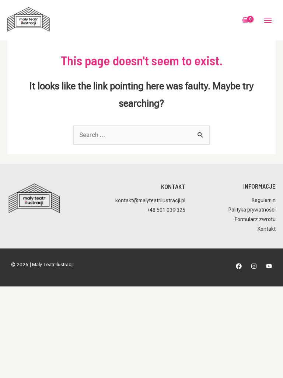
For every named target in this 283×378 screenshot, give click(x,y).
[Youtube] (269, 266)
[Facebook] (239, 266)
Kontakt (267, 229)
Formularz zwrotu (255, 219)
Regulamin (264, 200)
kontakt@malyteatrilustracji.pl (150, 200)
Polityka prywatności (252, 210)
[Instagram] (254, 266)
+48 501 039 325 (166, 210)
